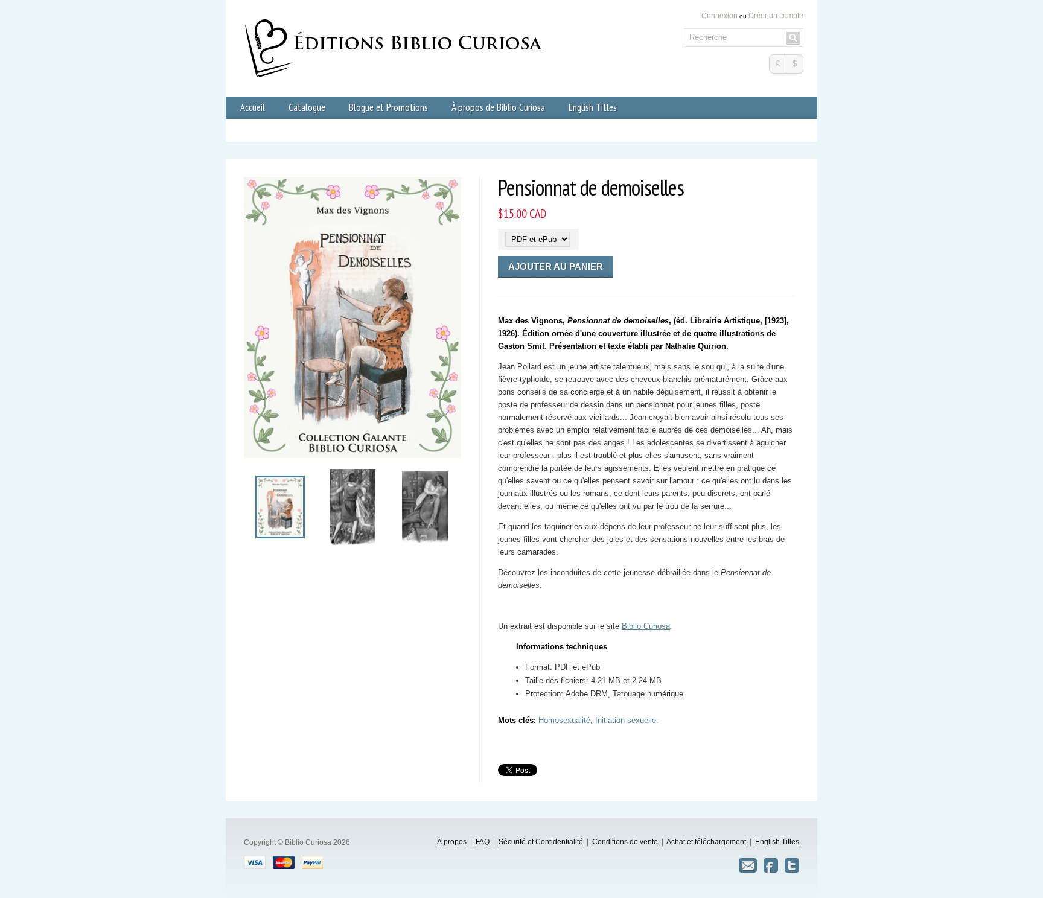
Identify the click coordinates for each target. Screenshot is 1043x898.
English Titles (593, 107)
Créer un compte (775, 15)
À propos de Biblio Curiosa (498, 107)
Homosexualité (564, 720)
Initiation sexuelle (625, 720)
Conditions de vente (625, 842)
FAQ (483, 842)
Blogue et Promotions (388, 107)
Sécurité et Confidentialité (541, 842)
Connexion (719, 15)
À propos (452, 842)
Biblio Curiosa (646, 626)
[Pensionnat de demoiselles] (280, 535)
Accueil (252, 107)
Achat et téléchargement (706, 842)
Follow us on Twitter (792, 865)
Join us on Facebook (771, 865)
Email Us (748, 865)
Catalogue (307, 107)
